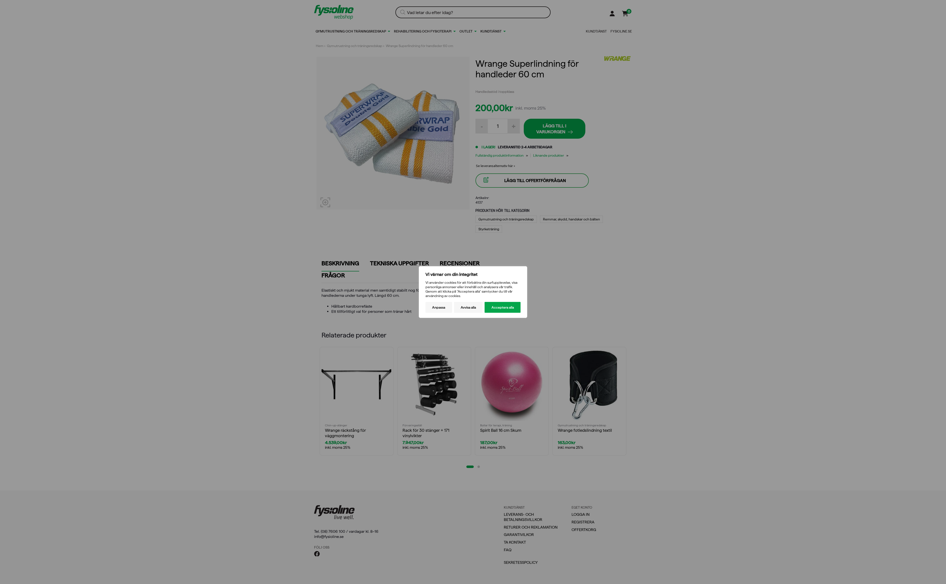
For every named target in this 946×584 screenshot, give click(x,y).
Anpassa (438, 307)
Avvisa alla (468, 307)
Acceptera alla (502, 307)
